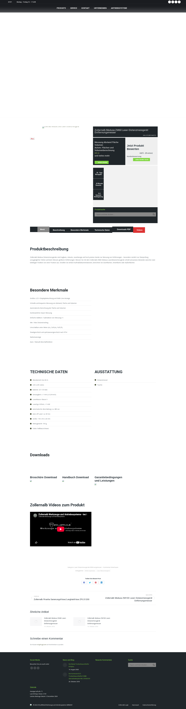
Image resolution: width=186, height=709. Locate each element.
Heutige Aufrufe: (35, 691)
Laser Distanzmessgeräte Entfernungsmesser (88, 567)
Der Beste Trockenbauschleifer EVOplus (79, 665)
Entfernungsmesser (90, 570)
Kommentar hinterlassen (110, 567)
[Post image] (36, 621)
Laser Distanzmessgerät (103, 570)
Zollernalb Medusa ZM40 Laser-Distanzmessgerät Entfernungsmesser (55, 621)
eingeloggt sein (41, 644)
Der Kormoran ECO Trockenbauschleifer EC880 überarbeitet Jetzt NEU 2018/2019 (79, 676)
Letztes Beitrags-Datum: (38, 696)
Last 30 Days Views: (36, 694)
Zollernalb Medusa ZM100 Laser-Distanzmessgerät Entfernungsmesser (99, 621)
